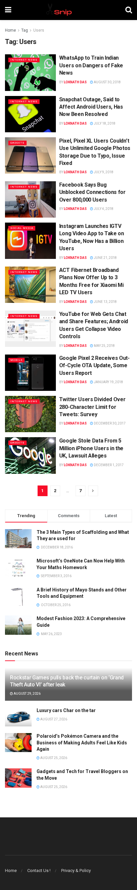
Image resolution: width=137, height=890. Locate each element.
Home (10, 30)
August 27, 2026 (53, 719)
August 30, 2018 (107, 82)
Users (38, 30)
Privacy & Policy (76, 870)
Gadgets (17, 142)
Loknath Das (75, 82)
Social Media (21, 228)
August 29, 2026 (27, 693)
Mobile (16, 360)
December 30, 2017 (109, 423)
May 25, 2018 (104, 346)
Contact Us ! (39, 870)
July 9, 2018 (103, 172)
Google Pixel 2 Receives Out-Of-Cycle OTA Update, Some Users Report (94, 365)
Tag (24, 30)
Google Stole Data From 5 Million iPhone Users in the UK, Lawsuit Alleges (91, 448)
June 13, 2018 (105, 302)
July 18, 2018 (104, 123)
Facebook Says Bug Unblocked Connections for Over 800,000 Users (92, 192)
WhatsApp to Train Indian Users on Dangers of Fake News (91, 65)
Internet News (24, 59)
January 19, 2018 (108, 382)
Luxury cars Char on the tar (66, 710)
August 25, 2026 (53, 758)
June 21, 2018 (105, 258)
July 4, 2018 (103, 209)
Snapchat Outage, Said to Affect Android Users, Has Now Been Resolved (91, 107)
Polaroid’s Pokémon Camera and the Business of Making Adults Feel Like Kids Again (82, 742)
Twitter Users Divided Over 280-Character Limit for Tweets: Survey (92, 407)
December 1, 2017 (108, 465)
